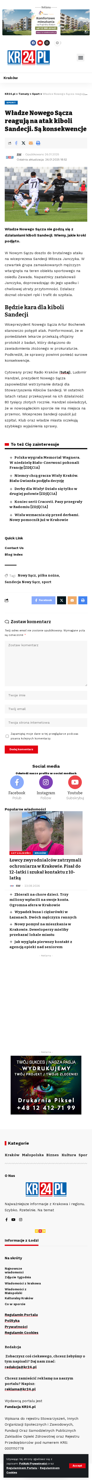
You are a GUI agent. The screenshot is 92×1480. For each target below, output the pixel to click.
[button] (80, 57)
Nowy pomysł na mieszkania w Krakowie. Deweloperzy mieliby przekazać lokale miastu (40, 929)
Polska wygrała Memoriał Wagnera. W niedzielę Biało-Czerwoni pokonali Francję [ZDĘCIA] (44, 462)
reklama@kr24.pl (20, 1389)
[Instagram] (47, 43)
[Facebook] (33, 43)
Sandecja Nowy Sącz (22, 582)
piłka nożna (48, 576)
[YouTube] (13, 1220)
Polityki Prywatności (33, 1463)
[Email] (30, 143)
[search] (63, 57)
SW (19, 154)
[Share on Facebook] (16, 143)
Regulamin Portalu (21, 1315)
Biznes (52, 1155)
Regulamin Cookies (21, 1333)
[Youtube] (40, 43)
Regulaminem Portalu (21, 1468)
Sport (11, 102)
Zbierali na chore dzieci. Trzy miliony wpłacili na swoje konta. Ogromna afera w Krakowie (39, 899)
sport (46, 582)
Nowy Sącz (27, 576)
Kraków (40, 853)
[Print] (38, 143)
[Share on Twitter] (23, 143)
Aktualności (21, 853)
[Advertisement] (46, 1005)
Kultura (69, 1155)
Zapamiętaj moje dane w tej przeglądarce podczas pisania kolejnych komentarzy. (44, 736)
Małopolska (33, 1155)
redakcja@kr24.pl (21, 1367)
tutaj (64, 372)
